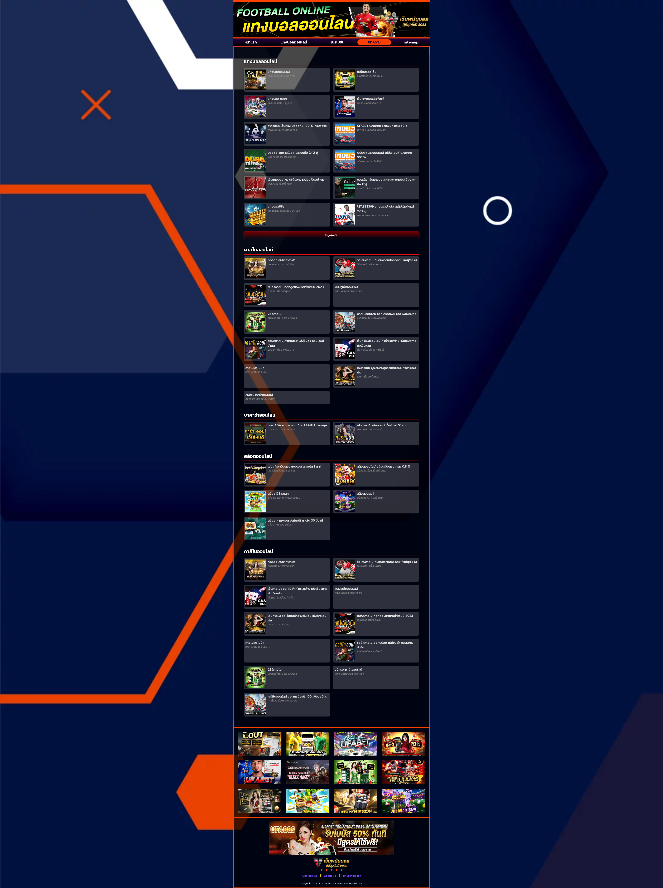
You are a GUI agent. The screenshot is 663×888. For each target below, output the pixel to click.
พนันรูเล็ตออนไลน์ (346, 287)
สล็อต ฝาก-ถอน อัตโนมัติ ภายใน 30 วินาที (295, 520)
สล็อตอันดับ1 (365, 493)
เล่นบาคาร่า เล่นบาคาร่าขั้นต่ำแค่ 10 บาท (382, 425)
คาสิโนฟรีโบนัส (254, 368)
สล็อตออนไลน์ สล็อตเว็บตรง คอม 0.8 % (384, 466)
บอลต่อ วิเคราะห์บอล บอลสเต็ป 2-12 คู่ (293, 152)
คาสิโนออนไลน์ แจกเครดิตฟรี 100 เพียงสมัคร (386, 314)
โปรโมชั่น (337, 42)
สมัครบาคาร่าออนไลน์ (259, 395)
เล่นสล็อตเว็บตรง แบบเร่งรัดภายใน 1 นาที (294, 466)
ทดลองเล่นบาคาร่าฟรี (281, 260)
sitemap (411, 42)
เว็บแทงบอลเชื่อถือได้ (370, 98)
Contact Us (309, 875)
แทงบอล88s (276, 206)
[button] (331, 235)
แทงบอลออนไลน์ (294, 42)
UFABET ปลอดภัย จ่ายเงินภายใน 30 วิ (382, 126)
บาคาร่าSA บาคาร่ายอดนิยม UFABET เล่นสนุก (297, 425)
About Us (330, 875)
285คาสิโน (275, 314)
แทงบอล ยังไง (277, 98)
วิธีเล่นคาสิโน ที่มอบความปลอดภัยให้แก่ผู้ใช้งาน (387, 260)
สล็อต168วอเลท (278, 493)
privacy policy (352, 875)
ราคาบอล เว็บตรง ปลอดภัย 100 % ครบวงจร (297, 126)
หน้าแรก (250, 42)
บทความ (374, 42)
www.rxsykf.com (353, 883)
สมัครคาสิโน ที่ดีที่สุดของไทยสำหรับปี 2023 (296, 287)
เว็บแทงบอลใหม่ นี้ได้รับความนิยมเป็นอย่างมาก (297, 179)
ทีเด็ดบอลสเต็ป (366, 72)
